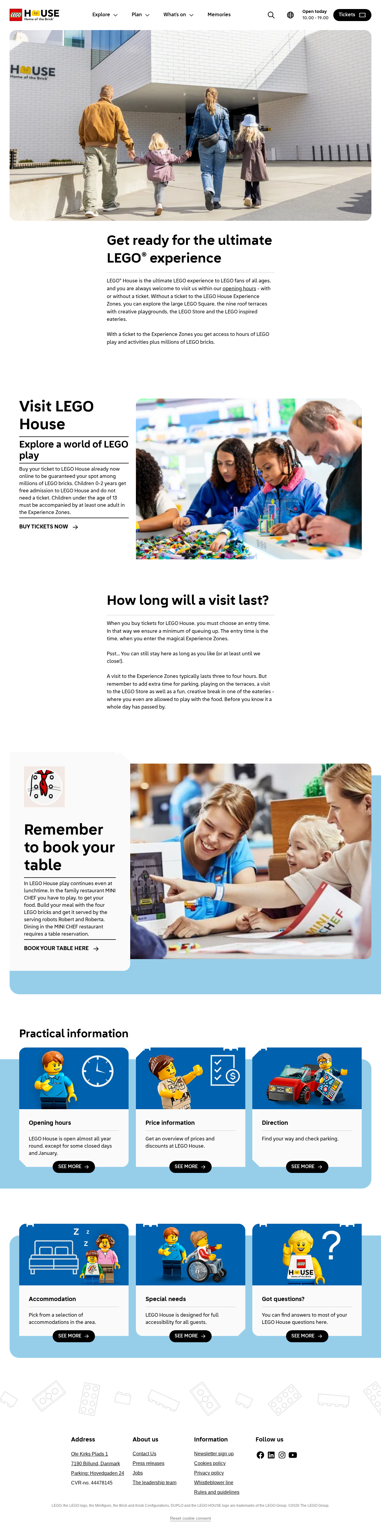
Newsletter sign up (214, 1453)
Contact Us (144, 1453)
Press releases (148, 1463)
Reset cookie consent (190, 1518)
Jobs (138, 1472)
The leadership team (154, 1482)
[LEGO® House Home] (34, 15)
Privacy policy (209, 1472)
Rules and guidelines (216, 1492)
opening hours (239, 289)
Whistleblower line (213, 1482)
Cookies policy (210, 1463)
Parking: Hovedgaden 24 (97, 1473)
